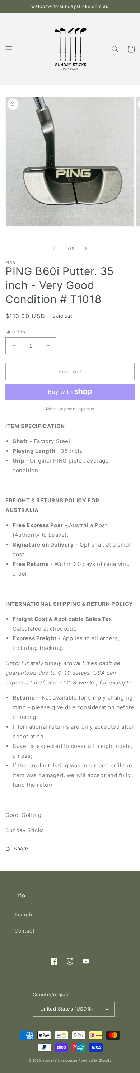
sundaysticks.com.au (60, 1060)
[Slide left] (54, 248)
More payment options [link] (70, 409)
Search (23, 914)
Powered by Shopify (95, 1060)
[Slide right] (86, 248)
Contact (24, 931)
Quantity (15, 331)
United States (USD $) (66, 1009)
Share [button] (21, 848)
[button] (9, 49)
